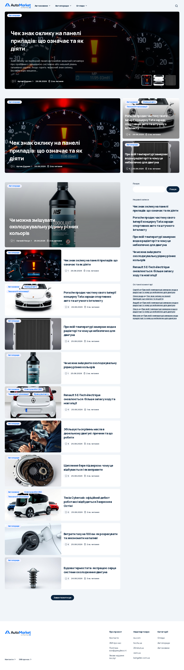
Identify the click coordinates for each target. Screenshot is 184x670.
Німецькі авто (31, 15)
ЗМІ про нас (24, 659)
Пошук (136, 183)
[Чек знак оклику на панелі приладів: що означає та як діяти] (62, 135)
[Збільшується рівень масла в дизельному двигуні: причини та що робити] (33, 436)
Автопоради (14, 102)
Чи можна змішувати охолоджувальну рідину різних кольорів (154, 256)
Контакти (9, 659)
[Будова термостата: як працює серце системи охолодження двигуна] (33, 573)
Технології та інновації (53, 15)
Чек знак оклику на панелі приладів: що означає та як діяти (155, 208)
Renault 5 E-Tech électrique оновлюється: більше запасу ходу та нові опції (153, 271)
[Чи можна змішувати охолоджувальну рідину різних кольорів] (62, 214)
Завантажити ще (62, 597)
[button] (176, 5)
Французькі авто (41, 394)
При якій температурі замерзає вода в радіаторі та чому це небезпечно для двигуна (154, 241)
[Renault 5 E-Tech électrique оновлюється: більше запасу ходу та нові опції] (33, 402)
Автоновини (14, 15)
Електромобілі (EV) (33, 389)
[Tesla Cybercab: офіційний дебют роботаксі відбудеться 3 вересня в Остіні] (33, 505)
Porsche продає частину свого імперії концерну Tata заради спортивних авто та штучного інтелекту (154, 224)
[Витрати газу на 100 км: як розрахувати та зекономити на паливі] (33, 539)
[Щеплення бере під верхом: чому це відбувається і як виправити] (33, 471)
